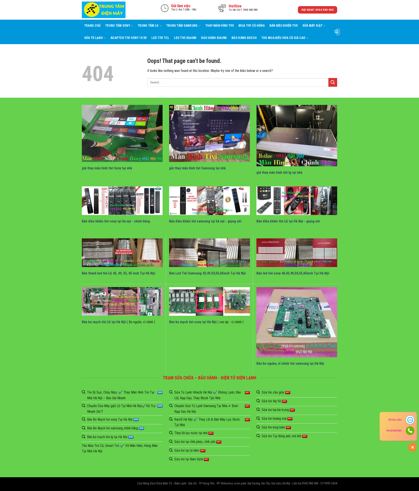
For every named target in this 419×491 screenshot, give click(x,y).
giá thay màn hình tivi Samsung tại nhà (197, 168)
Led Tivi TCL (160, 38)
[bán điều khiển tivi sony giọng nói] (122, 200)
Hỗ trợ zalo (395, 419)
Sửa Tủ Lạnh (93, 38)
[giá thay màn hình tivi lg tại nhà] (296, 135)
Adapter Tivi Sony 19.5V (128, 38)
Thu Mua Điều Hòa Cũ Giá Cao (283, 38)
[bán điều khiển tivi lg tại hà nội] (296, 200)
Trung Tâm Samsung (182, 26)
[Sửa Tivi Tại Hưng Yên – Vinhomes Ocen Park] (103, 10)
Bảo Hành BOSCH (244, 38)
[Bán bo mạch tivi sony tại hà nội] (209, 301)
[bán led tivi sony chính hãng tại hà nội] (296, 252)
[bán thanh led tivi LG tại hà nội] (122, 252)
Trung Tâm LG (148, 26)
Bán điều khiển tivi (284, 26)
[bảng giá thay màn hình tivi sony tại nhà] (122, 133)
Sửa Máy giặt (312, 26)
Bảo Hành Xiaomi (214, 38)
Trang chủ (92, 26)
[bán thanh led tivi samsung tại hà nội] (209, 252)
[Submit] (336, 32)
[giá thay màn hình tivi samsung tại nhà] (209, 133)
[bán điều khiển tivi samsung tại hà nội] (209, 200)
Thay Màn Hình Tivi (219, 26)
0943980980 (394, 430)
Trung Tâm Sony (117, 26)
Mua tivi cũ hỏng (252, 26)
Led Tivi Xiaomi (185, 38)
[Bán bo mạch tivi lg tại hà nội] (122, 301)
